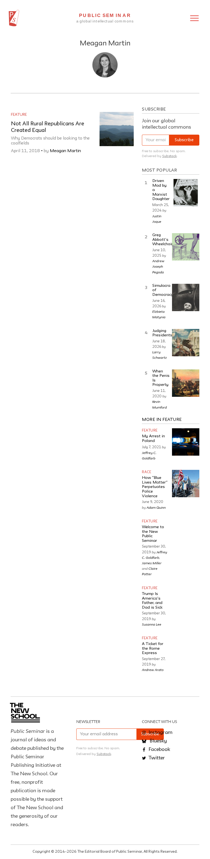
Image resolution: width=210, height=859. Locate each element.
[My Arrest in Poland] (185, 442)
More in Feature (162, 420)
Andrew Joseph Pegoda (158, 266)
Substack (169, 156)
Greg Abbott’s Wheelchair (162, 239)
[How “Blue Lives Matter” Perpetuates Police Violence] (185, 483)
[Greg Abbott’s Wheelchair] (185, 247)
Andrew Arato (153, 670)
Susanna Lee (151, 624)
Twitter (156, 758)
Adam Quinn (156, 507)
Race (146, 472)
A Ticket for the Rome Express (152, 648)
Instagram (160, 732)
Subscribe (184, 140)
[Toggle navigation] (194, 18)
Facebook (158, 749)
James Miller (152, 563)
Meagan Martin (65, 151)
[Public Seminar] (14, 18)
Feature (19, 114)
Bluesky (157, 741)
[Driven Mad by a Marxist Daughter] (185, 192)
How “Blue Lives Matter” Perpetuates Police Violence (155, 487)
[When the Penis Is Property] (185, 383)
